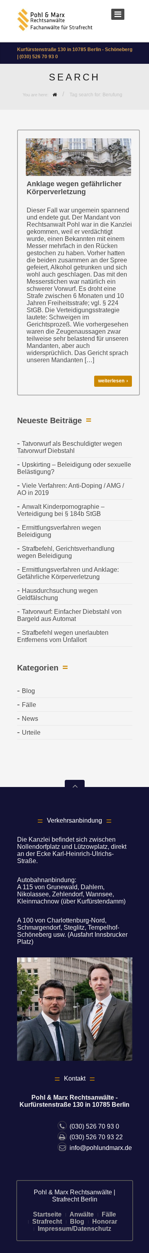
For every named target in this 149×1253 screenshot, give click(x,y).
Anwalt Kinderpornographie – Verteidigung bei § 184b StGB (60, 510)
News (30, 718)
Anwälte (82, 1214)
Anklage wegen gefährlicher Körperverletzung (74, 188)
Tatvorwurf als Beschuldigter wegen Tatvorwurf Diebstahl (69, 447)
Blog (28, 691)
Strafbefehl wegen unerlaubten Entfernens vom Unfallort (62, 636)
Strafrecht (47, 1221)
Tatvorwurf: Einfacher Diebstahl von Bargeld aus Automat (69, 615)
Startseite (47, 1214)
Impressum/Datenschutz (74, 1228)
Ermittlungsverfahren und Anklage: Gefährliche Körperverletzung (68, 573)
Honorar (104, 1221)
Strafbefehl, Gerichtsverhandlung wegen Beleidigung (65, 552)
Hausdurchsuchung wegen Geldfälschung (57, 594)
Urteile (31, 732)
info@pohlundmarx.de (101, 1147)
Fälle (29, 704)
